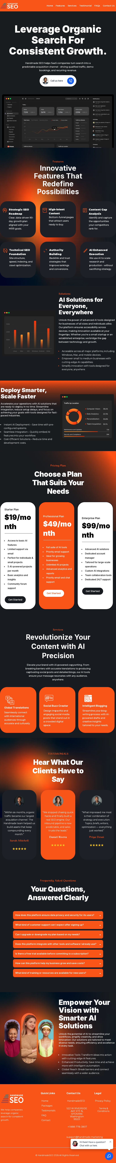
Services (72, 5)
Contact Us (109, 5)
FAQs (97, 5)
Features (60, 5)
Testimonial (85, 5)
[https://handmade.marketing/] (9, 5)
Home (50, 5)
